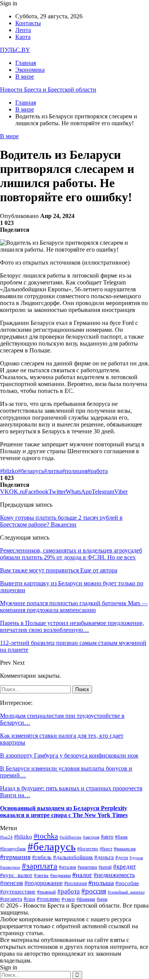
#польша (101, 883)
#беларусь (31, 471)
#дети (121, 857)
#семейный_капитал (126, 892)
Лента (23, 30)
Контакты (28, 23)
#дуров (136, 857)
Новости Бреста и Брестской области (48, 89)
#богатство (87, 849)
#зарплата (39, 866)
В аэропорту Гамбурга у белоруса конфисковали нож (69, 755)
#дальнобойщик (73, 857)
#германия (15, 857)
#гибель (42, 857)
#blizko (9, 471)
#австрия (91, 837)
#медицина (60, 875)
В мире (24, 76)
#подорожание (43, 883)
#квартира (87, 867)
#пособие (127, 883)
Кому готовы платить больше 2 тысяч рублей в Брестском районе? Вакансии (61, 521)
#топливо (48, 899)
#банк (121, 837)
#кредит (124, 866)
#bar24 (6, 837)
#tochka (46, 836)
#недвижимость (114, 875)
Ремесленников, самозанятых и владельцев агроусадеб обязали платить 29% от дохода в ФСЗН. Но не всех (71, 554)
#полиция (74, 471)
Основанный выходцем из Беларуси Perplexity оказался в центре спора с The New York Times (64, 811)
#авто (107, 837)
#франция (85, 899)
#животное (10, 867)
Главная (25, 63)
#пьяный (46, 892)
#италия (67, 867)
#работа (97, 471)
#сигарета (11, 899)
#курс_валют (16, 875)
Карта (23, 37)
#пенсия (11, 883)
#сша (29, 899)
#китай (105, 867)
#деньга (104, 857)
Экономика (30, 69)
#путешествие (18, 892)
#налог (82, 875)
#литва (53, 471)
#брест (106, 848)
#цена (102, 899)
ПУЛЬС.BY (15, 50)
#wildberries (70, 837)
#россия (93, 891)
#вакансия (125, 848)
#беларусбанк (13, 849)
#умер (68, 899)
